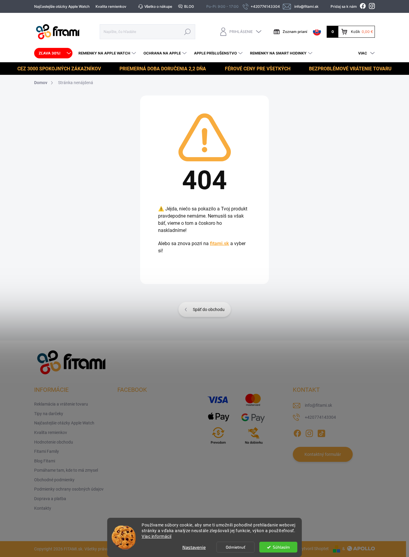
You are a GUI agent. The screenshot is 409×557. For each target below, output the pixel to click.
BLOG (189, 6)
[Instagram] (309, 432)
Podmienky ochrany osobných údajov (69, 489)
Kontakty (42, 508)
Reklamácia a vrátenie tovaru (61, 404)
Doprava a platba (50, 498)
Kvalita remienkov (111, 6)
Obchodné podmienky (54, 479)
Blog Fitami (44, 461)
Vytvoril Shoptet (314, 548)
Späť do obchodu (209, 309)
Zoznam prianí (295, 31)
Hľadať (187, 31)
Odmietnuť (235, 547)
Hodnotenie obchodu (53, 442)
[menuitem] (53, 53)
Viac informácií (157, 536)
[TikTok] (321, 432)
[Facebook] (297, 432)
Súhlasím (281, 547)
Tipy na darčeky (48, 413)
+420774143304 (320, 417)
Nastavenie (194, 547)
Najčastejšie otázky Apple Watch (62, 6)
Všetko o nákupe (158, 6)
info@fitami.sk (318, 405)
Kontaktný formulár (323, 454)
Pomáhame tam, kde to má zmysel (66, 470)
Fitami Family (46, 451)
